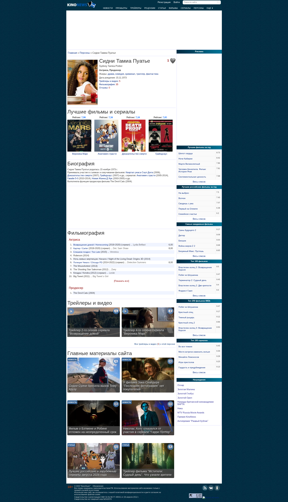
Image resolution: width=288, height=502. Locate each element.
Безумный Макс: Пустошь (191, 251)
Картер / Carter (80, 248)
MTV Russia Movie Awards (190, 412)
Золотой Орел (184, 398)
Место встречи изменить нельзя (194, 352)
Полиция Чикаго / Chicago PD (87, 262)
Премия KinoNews (186, 417)
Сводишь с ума (185, 203)
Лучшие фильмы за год (199, 147)
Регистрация (164, 2)
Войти (177, 2)
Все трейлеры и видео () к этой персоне (154, 344)
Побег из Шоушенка (188, 275)
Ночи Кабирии (185, 158)
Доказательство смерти (134, 153)
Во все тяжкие (185, 346)
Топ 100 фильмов (199, 261)
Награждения (199, 380)
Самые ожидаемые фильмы (199, 224)
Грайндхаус (161, 153)
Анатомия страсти (107, 153)
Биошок (182, 240)
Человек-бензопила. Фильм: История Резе (192, 170)
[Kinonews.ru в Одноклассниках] (217, 488)
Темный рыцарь (186, 317)
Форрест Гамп (185, 291)
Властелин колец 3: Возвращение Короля (195, 268)
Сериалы (186, 8)
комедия (119, 74)
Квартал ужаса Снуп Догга (139, 172)
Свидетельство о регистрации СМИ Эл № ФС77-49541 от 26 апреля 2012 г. (106, 497)
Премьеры (121, 8)
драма (111, 74)
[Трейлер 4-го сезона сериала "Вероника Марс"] (148, 322)
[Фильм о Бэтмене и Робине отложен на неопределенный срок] (93, 418)
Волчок (181, 198)
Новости (108, 8)
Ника (180, 408)
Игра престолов (186, 362)
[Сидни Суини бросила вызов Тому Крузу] (93, 375)
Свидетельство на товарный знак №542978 (93, 499)
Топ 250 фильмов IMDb (199, 301)
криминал (130, 74)
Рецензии (149, 8)
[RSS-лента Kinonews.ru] (205, 488)
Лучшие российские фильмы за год (199, 187)
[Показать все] (121, 281)
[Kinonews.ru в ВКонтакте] (211, 488)
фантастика (152, 74)
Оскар (180, 385)
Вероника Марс (80, 153)
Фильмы (173, 8)
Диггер (181, 235)
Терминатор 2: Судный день (192, 280)
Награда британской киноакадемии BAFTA (195, 403)
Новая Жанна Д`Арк (102, 178)
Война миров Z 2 (186, 246)
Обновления (98, 486)
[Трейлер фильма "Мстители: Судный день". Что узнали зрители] (148, 461)
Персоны (199, 8)
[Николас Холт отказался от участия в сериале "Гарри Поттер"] (148, 418)
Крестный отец (185, 312)
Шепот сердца (185, 153)
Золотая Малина (186, 389)
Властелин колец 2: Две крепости (194, 285)
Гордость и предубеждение (191, 367)
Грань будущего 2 (187, 230)
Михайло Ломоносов (188, 357)
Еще (209, 8)
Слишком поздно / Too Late (86, 252)
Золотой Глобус (185, 393)
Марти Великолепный (189, 164)
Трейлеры (135, 8)
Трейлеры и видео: (109, 81)
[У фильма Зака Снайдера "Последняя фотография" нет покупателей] (148, 375)
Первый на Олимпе (188, 209)
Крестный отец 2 (186, 322)
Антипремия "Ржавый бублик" (192, 421)
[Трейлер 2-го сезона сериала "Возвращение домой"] (93, 322)
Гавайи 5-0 (72, 178)
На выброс (183, 193)
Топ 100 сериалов (199, 340)
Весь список (199, 181)
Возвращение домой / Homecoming (90, 245)
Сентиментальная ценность (192, 177)
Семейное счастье (187, 214)
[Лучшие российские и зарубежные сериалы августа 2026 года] (93, 461)
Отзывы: (104, 87)
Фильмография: (108, 84)
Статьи (162, 8)
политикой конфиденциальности (129, 492)
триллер (140, 74)
